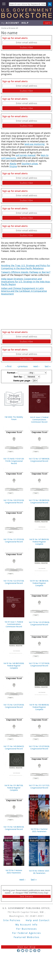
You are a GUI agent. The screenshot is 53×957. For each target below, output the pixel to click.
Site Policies (11, 920)
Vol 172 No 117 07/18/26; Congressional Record (39, 664)
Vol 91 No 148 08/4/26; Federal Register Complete (39, 583)
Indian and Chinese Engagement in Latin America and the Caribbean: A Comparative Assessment (24, 291)
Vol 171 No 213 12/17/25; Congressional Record (39, 786)
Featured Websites (26, 937)
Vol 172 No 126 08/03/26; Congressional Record (14, 828)
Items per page (22, 380)
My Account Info (26, 924)
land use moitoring (34, 144)
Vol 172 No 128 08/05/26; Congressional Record (39, 501)
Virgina (13, 166)
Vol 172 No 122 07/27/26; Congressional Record (14, 582)
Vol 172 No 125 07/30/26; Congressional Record (39, 747)
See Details (26, 896)
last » (47, 366)
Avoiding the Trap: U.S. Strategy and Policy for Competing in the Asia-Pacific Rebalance (25, 267)
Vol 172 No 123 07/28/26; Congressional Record (39, 623)
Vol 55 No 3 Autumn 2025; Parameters (14, 871)
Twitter (22, 950)
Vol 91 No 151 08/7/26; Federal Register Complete (14, 787)
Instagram (26, 950)
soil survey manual (25, 155)
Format (11, 372)
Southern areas (30, 163)
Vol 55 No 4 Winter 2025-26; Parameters (39, 872)
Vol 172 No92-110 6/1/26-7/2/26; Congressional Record (13, 461)
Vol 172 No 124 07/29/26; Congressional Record (14, 706)
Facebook (18, 950)
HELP (25, 22)
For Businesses (26, 928)
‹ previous (22, 366)
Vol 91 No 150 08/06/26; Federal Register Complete (39, 707)
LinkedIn (38, 950)
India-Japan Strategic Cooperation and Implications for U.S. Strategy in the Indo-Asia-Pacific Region (25, 281)
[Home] (26, 17)
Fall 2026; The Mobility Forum (14, 418)
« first (8, 366)
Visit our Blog (26, 946)
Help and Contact (38, 920)
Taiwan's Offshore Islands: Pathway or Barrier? (25, 272)
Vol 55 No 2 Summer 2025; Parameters (39, 830)
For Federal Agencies (26, 932)
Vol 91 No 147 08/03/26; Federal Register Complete (39, 541)
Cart (47, 22)
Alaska (13, 163)
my (10, 22)
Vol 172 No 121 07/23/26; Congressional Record (14, 540)
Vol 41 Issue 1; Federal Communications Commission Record (14, 624)
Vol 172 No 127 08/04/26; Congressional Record (39, 459)
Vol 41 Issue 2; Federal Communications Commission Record (39, 419)
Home (4, 28)
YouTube (30, 950)
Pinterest (34, 950)
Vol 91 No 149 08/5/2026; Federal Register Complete (14, 665)
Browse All (13, 28)
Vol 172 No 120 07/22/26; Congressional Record (14, 501)
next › (36, 366)
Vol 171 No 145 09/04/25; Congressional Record (14, 747)
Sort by (18, 376)
